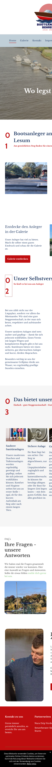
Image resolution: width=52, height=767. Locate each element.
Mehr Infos (31, 763)
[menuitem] (12, 40)
